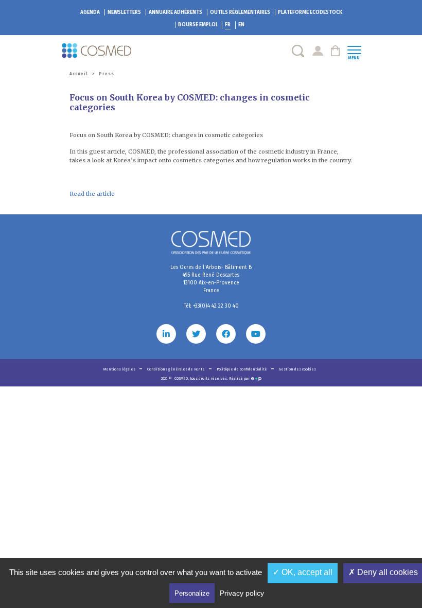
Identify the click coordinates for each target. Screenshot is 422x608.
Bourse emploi (197, 25)
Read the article (92, 193)
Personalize (191, 593)
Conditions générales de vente (176, 369)
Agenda (90, 12)
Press (106, 74)
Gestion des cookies (297, 369)
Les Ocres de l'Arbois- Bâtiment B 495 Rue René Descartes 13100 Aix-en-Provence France (211, 279)
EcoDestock (310, 12)
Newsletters (124, 12)
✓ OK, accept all (302, 572)
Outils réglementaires (240, 12)
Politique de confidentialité (242, 369)
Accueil (78, 74)
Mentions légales (119, 369)
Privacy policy (242, 593)
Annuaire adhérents (175, 12)
